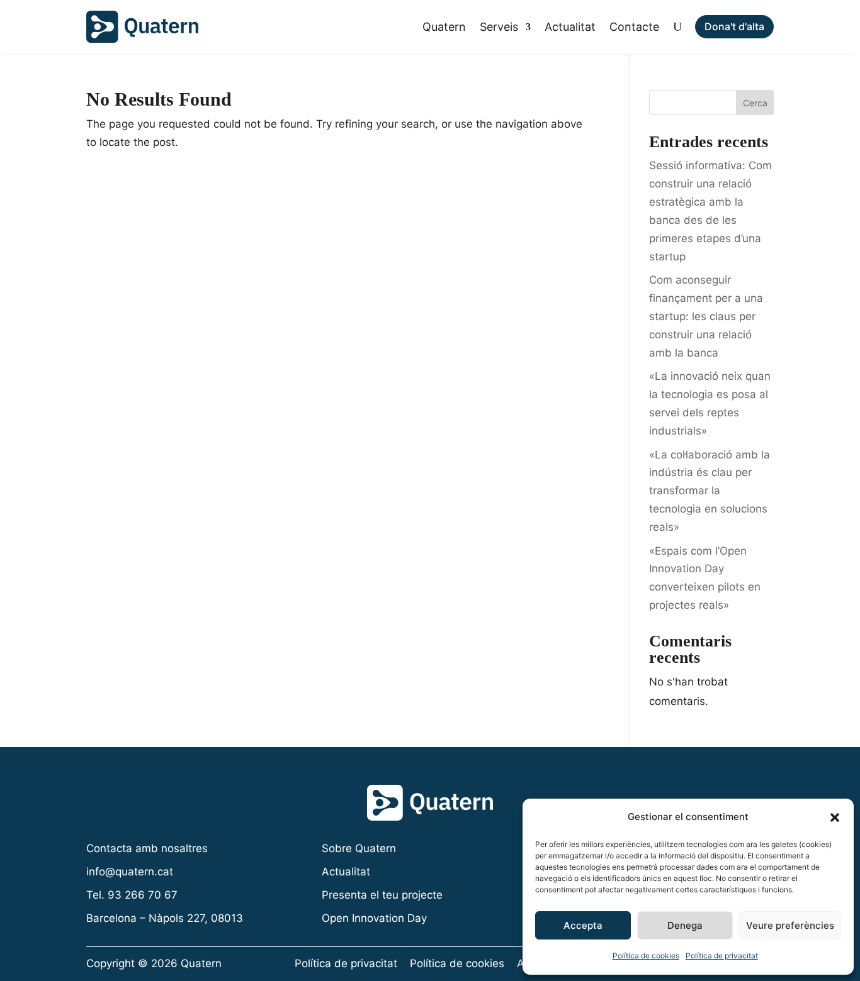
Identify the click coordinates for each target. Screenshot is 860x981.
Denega (685, 925)
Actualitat (570, 26)
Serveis (499, 26)
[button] (835, 817)
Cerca (755, 102)
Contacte (634, 26)
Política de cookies (646, 955)
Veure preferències (790, 925)
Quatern (444, 26)
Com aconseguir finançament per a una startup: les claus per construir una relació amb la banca (706, 316)
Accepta (583, 925)
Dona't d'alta (734, 26)
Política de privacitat (722, 955)
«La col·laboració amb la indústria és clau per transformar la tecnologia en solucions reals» (709, 491)
